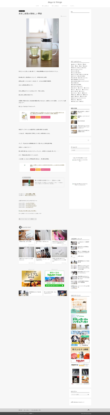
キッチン (73, 89)
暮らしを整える (55, 5)
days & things (55, 2)
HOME (37, 5)
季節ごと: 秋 (85, 94)
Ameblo (72, 5)
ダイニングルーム (85, 89)
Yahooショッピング (46, 117)
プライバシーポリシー (23, 413)
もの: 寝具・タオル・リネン (83, 77)
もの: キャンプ (74, 76)
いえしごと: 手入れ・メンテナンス (77, 69)
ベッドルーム (82, 91)
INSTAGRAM (64, 5)
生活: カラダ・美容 (84, 96)
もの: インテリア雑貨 (75, 74)
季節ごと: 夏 (74, 94)
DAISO (85, 64)
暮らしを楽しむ (45, 5)
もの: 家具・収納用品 (82, 76)
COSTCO (80, 64)
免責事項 (30, 413)
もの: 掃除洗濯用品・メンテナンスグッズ (78, 79)
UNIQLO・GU (74, 67)
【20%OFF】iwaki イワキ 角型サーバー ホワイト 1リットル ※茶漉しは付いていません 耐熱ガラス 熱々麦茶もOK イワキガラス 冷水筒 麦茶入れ (47, 113)
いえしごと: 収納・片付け (82, 67)
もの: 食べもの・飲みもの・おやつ (77, 86)
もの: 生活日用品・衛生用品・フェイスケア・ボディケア (80, 81)
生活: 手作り (80, 99)
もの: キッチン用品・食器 (84, 74)
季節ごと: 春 (80, 94)
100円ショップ (74, 64)
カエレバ (36, 114)
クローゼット (79, 89)
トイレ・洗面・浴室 (75, 91)
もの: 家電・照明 (74, 77)
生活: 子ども (74, 99)
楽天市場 (33, 117)
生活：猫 (82, 101)
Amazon (38, 117)
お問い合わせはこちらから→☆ (77, 402)
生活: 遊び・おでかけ (75, 101)
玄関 (73, 96)
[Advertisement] (80, 35)
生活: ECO (77, 96)
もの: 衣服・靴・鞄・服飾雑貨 (76, 84)
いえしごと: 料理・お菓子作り (76, 72)
